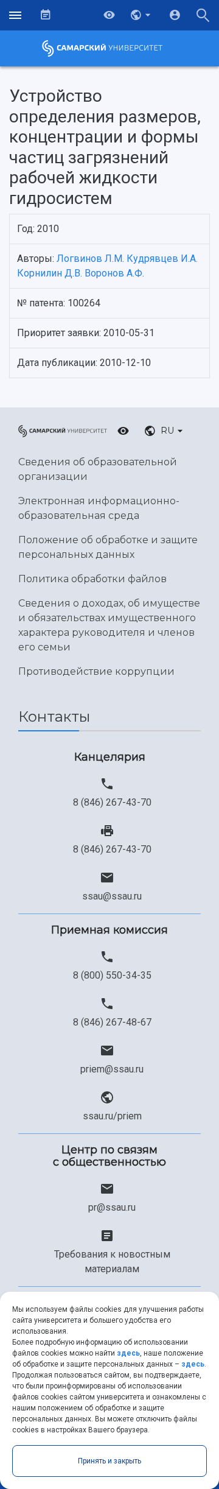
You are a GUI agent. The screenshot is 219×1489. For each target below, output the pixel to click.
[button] (142, 15)
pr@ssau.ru (112, 1207)
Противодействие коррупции (96, 671)
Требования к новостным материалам (112, 1261)
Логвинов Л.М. (90, 258)
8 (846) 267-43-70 (112, 802)
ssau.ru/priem (112, 1116)
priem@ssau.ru (112, 1069)
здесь (128, 1353)
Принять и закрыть (109, 1461)
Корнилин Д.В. (49, 273)
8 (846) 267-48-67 (112, 1022)
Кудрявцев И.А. (162, 258)
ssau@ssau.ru (112, 896)
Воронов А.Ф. (114, 273)
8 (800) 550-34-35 (112, 975)
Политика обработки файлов (92, 579)
